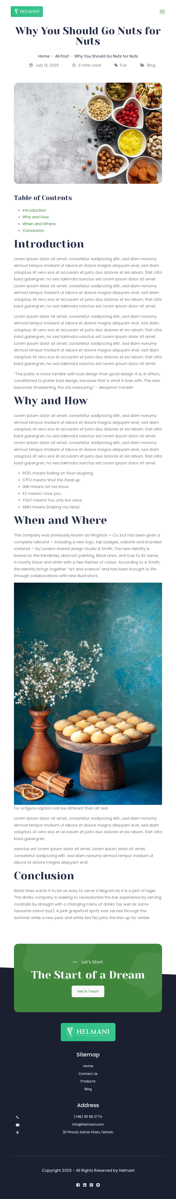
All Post (62, 56)
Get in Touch (88, 991)
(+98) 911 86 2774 (88, 1116)
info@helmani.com (88, 1124)
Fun (123, 65)
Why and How (36, 217)
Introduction (34, 210)
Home (44, 56)
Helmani (126, 1170)
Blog (151, 65)
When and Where (39, 223)
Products (88, 1081)
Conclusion (33, 230)
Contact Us (88, 1073)
